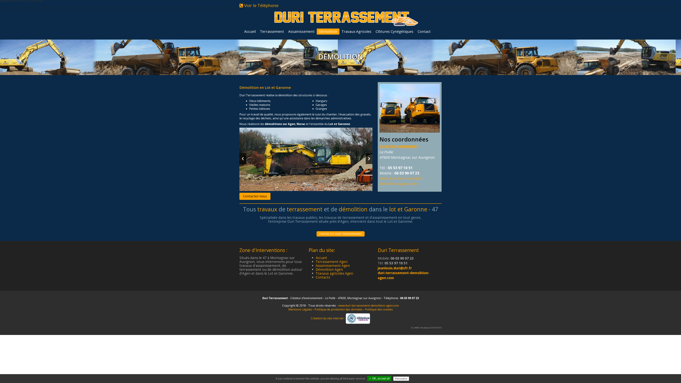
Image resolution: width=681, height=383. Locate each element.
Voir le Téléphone (260, 5)
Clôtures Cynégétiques (394, 31)
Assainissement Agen (333, 265)
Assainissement (301, 31)
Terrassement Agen (331, 261)
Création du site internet (327, 318)
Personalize (401, 378)
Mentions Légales (300, 309)
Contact (424, 31)
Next (369, 158)
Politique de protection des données (338, 309)
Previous (242, 158)
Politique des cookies (379, 309)
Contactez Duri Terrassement (340, 233)
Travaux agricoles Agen (334, 273)
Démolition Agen (329, 269)
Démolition (328, 31)
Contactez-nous (255, 196)
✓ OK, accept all (379, 378)
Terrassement (272, 31)
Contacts (323, 277)
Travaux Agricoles (356, 31)
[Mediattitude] (357, 318)
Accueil (250, 31)
